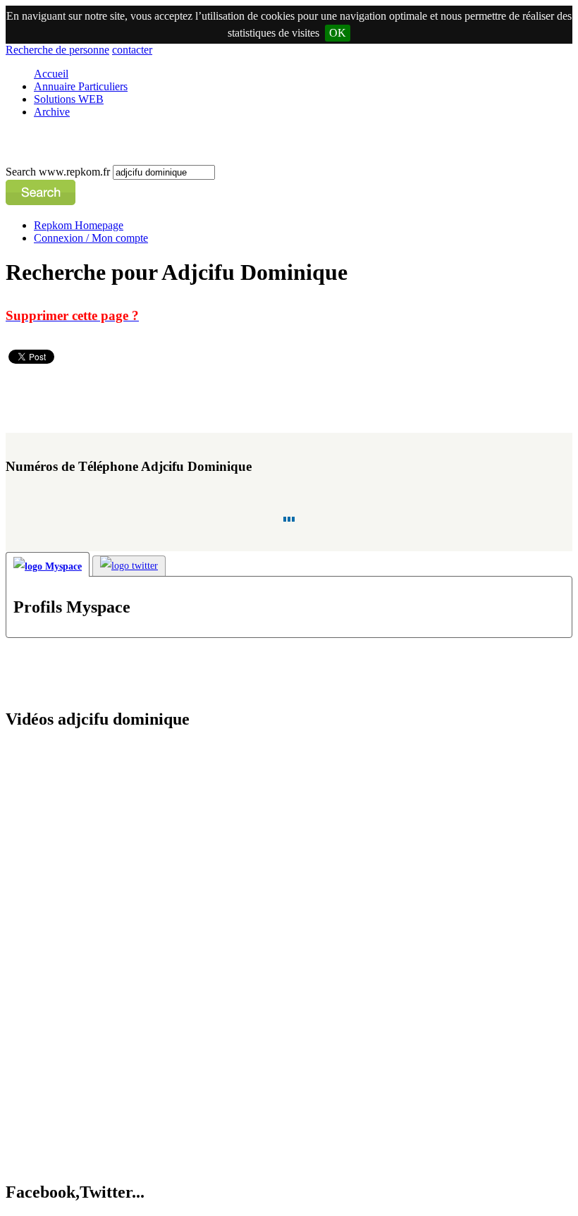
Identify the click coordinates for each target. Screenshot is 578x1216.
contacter (132, 50)
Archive (52, 112)
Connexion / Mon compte (91, 238)
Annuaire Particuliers (81, 86)
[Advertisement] (262, 398)
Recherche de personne (57, 50)
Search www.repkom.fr (59, 172)
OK (337, 33)
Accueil (51, 74)
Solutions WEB (69, 99)
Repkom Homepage (78, 225)
